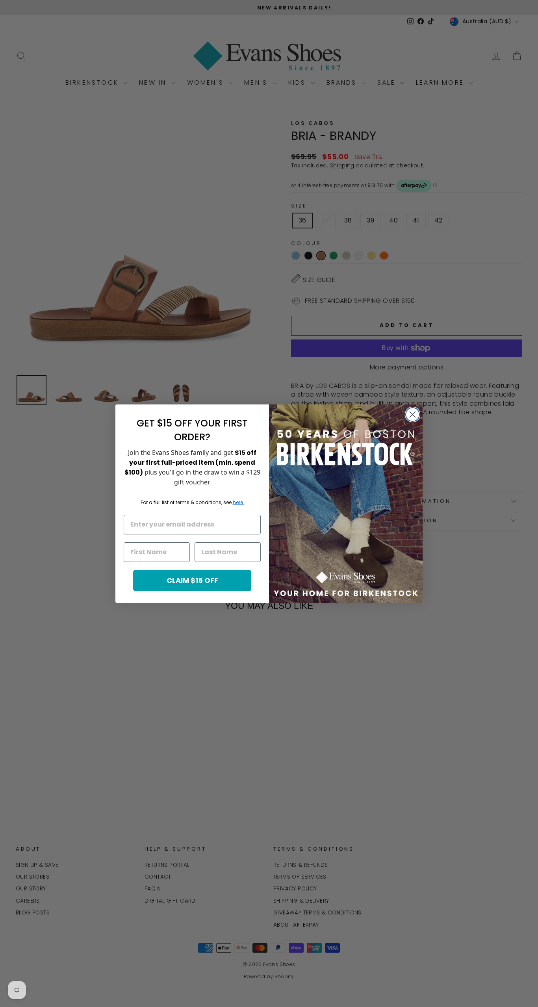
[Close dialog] (412, 414)
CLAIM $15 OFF (192, 580)
